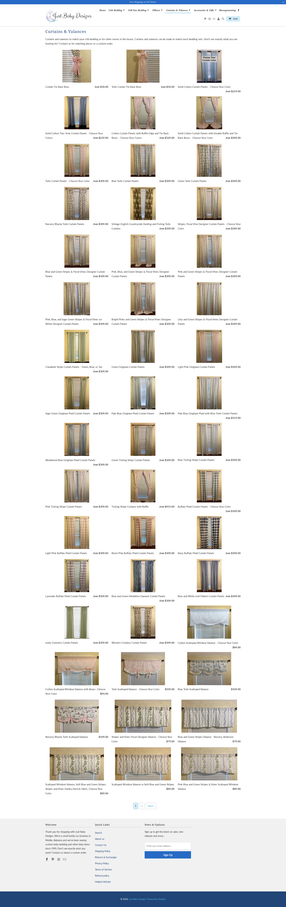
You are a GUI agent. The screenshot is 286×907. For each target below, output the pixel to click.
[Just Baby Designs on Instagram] (59, 859)
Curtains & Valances (178, 10)
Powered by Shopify (156, 899)
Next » (151, 805)
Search (98, 832)
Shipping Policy (102, 851)
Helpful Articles (103, 881)
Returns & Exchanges (106, 857)
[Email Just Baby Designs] (65, 859)
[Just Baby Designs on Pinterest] (53, 859)
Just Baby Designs (137, 899)
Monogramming (227, 10)
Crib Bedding (117, 10)
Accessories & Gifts (205, 10)
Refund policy (102, 875)
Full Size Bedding (138, 10)
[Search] (223, 20)
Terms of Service (103, 869)
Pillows (157, 10)
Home (102, 10)
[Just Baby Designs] (68, 15)
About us (99, 838)
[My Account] (218, 20)
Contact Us (100, 845)
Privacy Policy (102, 863)
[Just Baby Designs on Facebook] (47, 859)
